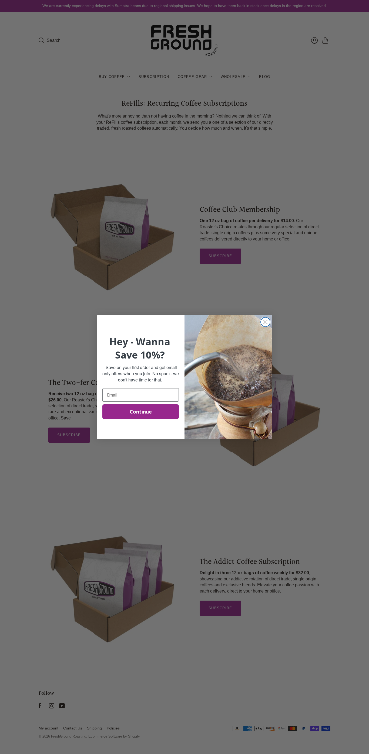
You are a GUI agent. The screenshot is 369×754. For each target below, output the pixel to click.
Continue (141, 411)
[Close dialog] (265, 322)
